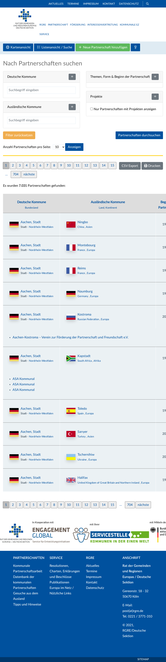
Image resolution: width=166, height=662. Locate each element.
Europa (91, 250)
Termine (73, 4)
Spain (81, 413)
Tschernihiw (86, 454)
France (82, 250)
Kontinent (111, 208)
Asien (89, 227)
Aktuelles (56, 4)
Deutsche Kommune (31, 202)
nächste (29, 174)
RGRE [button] (42, 24)
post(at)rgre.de (132, 611)
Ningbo (83, 222)
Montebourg (86, 245)
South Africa (85, 361)
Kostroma (84, 314)
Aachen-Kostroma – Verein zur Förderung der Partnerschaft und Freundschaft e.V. (71, 337)
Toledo (82, 408)
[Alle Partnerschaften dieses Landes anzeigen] (71, 225)
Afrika (97, 361)
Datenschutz (129, 4)
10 (69, 165)
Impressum (91, 4)
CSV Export (130, 165)
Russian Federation (89, 319)
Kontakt (109, 4)
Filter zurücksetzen (19, 135)
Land (101, 208)
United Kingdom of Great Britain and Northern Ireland (109, 483)
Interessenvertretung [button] (102, 24)
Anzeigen (74, 147)
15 (112, 165)
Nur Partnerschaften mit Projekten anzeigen (124, 109)
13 (95, 165)
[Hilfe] (135, 47)
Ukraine (82, 459)
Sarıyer (82, 431)
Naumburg (85, 291)
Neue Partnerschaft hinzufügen (104, 47)
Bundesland (31, 208)
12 (86, 165)
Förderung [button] (77, 24)
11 (77, 165)
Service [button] (44, 34)
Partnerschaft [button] (58, 24)
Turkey (82, 436)
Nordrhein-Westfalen (41, 227)
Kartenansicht (20, 47)
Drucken (153, 165)
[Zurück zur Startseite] (25, 27)
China (81, 227)
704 (15, 174)
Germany (83, 296)
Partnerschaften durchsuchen (139, 135)
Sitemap (143, 659)
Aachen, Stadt (31, 222)
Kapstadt (84, 356)
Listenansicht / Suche (56, 47)
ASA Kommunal (24, 379)
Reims (82, 268)
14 (103, 165)
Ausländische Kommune (108, 202)
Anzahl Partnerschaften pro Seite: (27, 147)
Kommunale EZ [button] (129, 24)
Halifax (83, 477)
